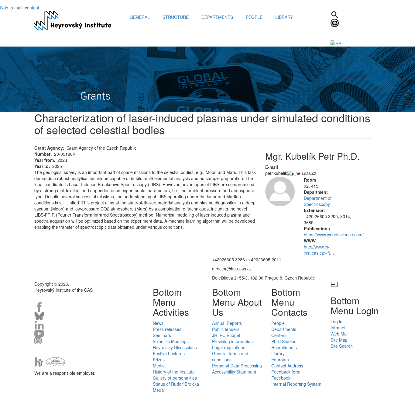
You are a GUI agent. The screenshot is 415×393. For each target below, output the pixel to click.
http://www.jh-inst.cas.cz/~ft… (319, 250)
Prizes (159, 359)
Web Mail (339, 334)
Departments (283, 329)
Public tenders (225, 329)
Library (278, 353)
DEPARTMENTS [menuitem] (217, 17)
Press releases (167, 329)
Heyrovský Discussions (175, 347)
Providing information (232, 341)
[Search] (335, 14)
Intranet (338, 328)
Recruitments (284, 347)
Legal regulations (228, 347)
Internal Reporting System (296, 384)
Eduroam (280, 359)
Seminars (162, 335)
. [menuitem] (337, 33)
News (158, 323)
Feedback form (285, 372)
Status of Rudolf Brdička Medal (176, 387)
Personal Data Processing (237, 366)
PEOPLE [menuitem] (254, 17)
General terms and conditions (230, 356)
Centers (278, 335)
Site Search (342, 346)
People (278, 323)
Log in (336, 321)
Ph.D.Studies (283, 341)
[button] (280, 191)
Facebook (280, 378)
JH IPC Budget (226, 335)
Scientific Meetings (171, 341)
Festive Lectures (169, 353)
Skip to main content (19, 8)
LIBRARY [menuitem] (284, 17)
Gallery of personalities (175, 378)
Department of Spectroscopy (317, 201)
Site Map (339, 340)
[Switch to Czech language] (335, 22)
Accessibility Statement (234, 372)
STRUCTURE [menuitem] (176, 17)
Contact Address (287, 366)
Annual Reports (227, 323)
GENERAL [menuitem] (140, 17)
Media (159, 366)
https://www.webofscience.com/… (336, 234)
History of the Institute (174, 372)
